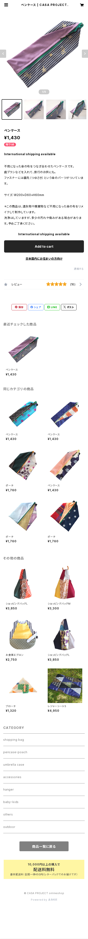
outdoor (9, 827)
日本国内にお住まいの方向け (44, 258)
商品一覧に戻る (44, 846)
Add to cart (44, 246)
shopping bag (13, 739)
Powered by (39, 899)
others (8, 814)
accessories (12, 777)
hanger (8, 789)
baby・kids (11, 802)
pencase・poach (15, 752)
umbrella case (13, 764)
